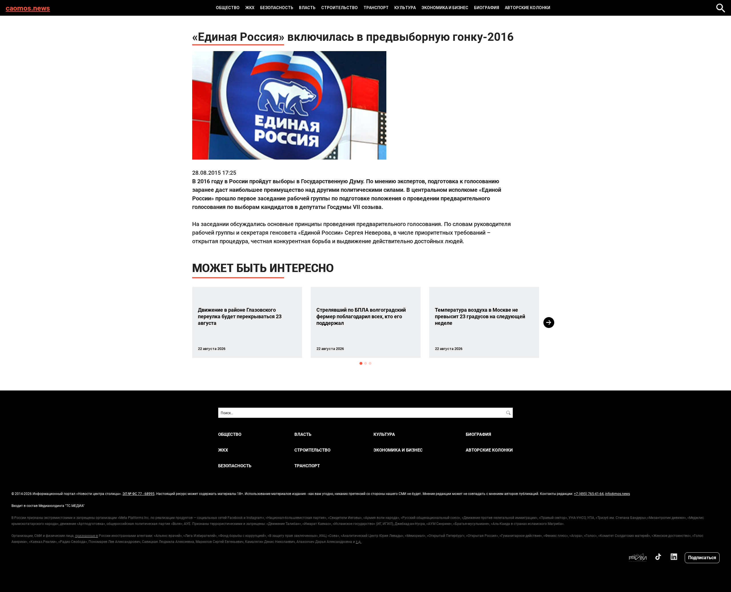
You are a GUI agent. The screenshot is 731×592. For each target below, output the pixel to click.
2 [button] (365, 363)
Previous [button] (181, 322)
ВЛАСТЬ (307, 7)
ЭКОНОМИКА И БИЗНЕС (444, 7)
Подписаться (702, 557)
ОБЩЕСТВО (228, 7)
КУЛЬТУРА (405, 7)
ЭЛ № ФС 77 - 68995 (138, 493)
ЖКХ (249, 7)
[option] (247, 322)
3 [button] (370, 363)
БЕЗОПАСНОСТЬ (276, 7)
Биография (486, 7)
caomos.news (28, 7)
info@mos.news (617, 493)
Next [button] (548, 322)
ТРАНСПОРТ (376, 7)
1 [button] (361, 363)
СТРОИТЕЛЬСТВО (339, 7)
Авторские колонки (527, 7)
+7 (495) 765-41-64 (589, 493)
